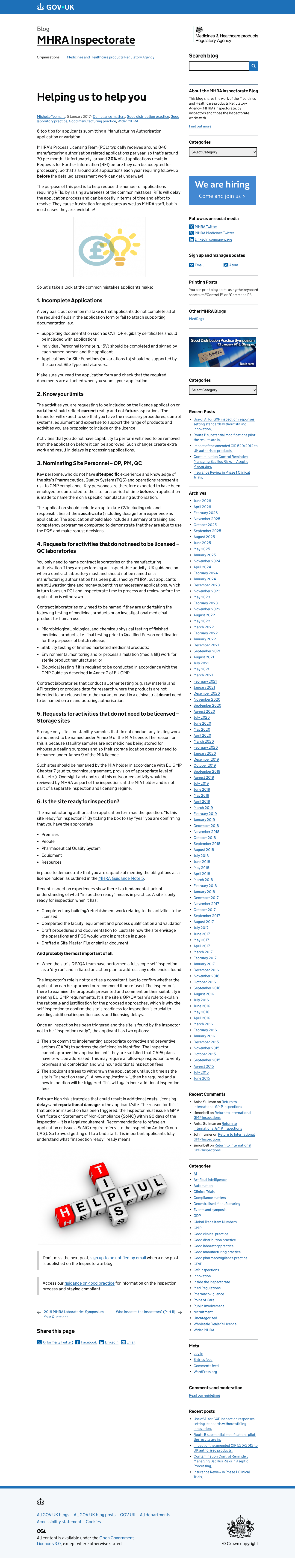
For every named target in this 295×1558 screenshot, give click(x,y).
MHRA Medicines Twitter (214, 233)
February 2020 (206, 747)
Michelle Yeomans (51, 116)
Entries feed (203, 1359)
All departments (155, 1514)
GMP (197, 1228)
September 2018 (207, 843)
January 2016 (204, 1036)
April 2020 (202, 735)
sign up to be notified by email (118, 1257)
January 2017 (204, 964)
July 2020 (202, 717)
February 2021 (205, 681)
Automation (203, 1185)
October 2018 (205, 837)
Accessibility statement (59, 1521)
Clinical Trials (204, 1191)
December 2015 (206, 1042)
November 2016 (206, 976)
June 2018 (202, 861)
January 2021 (204, 687)
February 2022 (206, 633)
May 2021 (201, 669)
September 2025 (207, 531)
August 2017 (204, 922)
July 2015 (201, 1072)
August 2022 (204, 615)
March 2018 (203, 879)
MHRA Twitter (206, 226)
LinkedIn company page (213, 239)
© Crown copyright (240, 1543)
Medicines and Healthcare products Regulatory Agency (110, 57)
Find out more (200, 126)
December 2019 (206, 759)
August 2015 (204, 1066)
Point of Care (204, 1300)
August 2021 (204, 657)
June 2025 (202, 543)
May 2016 (201, 1012)
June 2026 (202, 501)
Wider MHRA (128, 121)
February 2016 (205, 1030)
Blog (43, 29)
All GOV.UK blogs (53, 1514)
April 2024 (202, 567)
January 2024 (205, 579)
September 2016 (207, 988)
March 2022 (204, 627)
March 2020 (204, 741)
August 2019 (204, 777)
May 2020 (202, 729)
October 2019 (205, 765)
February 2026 (206, 513)
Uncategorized (205, 1318)
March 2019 (203, 807)
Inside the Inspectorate (212, 1282)
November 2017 (206, 904)
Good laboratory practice (213, 1246)
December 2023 (207, 585)
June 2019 (202, 789)
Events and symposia (210, 1209)
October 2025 (205, 525)
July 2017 (201, 928)
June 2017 (202, 934)
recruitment (203, 1312)
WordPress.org (205, 1372)
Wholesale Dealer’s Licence (215, 1324)
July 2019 (201, 783)
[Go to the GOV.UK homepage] (55, 7)
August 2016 (204, 994)
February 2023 (206, 603)
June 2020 (202, 723)
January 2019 (204, 819)
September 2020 (207, 705)
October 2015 (205, 1054)
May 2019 (201, 795)
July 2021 (201, 663)
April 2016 (202, 1018)
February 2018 (205, 885)
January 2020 (205, 753)
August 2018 (204, 849)
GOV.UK (128, 1514)
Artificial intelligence (210, 1179)
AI (195, 1173)
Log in (198, 1353)
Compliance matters (109, 116)
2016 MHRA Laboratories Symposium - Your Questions (74, 1314)
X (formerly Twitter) (58, 1342)
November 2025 (207, 519)
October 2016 (205, 982)
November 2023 (207, 591)
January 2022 (205, 639)
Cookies (93, 1521)
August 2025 (204, 537)
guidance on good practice (90, 1283)
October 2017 (204, 910)
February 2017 (205, 958)
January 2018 (204, 891)
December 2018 (206, 825)
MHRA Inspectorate (86, 40)
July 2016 (201, 1000)
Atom (233, 265)
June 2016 (202, 1006)
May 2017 (201, 940)
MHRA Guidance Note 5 (121, 878)
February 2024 (206, 573)
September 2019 (207, 771)
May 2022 (202, 621)
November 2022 (207, 609)
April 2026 (202, 507)
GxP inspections (206, 1270)
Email (131, 1342)
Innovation (202, 1276)
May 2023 (202, 597)
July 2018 (201, 855)
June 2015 (202, 1078)
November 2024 (207, 561)
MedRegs (196, 319)
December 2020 (207, 693)
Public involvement (209, 1306)
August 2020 (204, 711)
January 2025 (205, 555)
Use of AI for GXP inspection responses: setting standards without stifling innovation (224, 424)
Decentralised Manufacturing (217, 1203)
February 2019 (205, 813)
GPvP (198, 1264)
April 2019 (202, 801)
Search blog (203, 55)
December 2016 (206, 970)
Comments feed (206, 1366)
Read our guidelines (204, 1395)
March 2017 (203, 952)
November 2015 (206, 1048)
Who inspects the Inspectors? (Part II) (145, 1312)
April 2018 (202, 873)
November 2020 (207, 699)
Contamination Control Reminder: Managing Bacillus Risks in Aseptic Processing (221, 461)
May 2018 (201, 867)
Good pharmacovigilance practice (220, 1258)
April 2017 (202, 946)
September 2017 (207, 916)
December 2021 (206, 645)
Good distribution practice (148, 116)
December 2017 (206, 897)
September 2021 (207, 651)
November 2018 (206, 831)
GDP (197, 1215)
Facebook (89, 1342)
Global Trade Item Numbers (215, 1222)
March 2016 (203, 1024)
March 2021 (203, 675)
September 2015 (207, 1060)
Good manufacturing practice (92, 121)
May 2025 (202, 549)
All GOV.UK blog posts (95, 1514)
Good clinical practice (211, 1234)
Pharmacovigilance (209, 1294)
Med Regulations (207, 1288)
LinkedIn (111, 1342)
